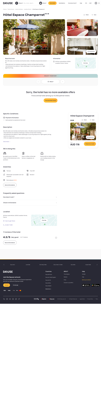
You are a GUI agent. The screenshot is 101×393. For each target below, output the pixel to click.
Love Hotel (28, 264)
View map (85, 63)
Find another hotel (50, 100)
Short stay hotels (43, 264)
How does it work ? (72, 3)
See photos (92, 51)
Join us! (6, 285)
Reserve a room (89, 144)
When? (51, 81)
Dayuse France (48, 274)
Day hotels (73, 264)
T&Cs (97, 299)
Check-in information (9, 203)
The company (67, 274)
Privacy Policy (90, 299)
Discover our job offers (68, 282)
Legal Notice (82, 299)
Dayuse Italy (48, 283)
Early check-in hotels (58, 264)
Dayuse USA (48, 280)
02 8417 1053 (9, 225)
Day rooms (12, 264)
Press (65, 279)
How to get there (10, 221)
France (4, 9)
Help (81, 3)
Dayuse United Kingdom (50, 277)
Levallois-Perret (27, 9)
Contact (83, 274)
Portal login (15, 285)
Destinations (62, 3)
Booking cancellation (86, 279)
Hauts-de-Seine (19, 9)
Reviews (65, 277)
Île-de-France (11, 9)
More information (10, 185)
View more (6, 141)
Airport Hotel (88, 264)
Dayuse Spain (48, 285)
